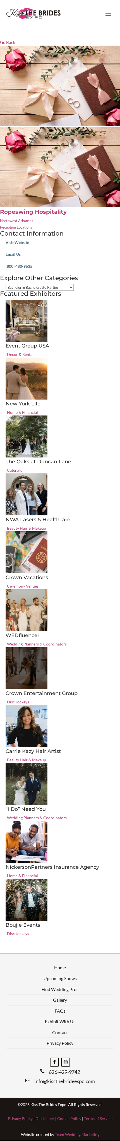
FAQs (60, 1010)
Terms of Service (98, 1118)
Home (60, 967)
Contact (60, 1032)
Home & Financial (22, 412)
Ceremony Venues (23, 586)
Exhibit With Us (60, 1021)
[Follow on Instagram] (65, 1062)
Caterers (14, 470)
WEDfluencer (22, 635)
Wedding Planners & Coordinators (37, 644)
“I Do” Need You (26, 809)
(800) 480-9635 (19, 266)
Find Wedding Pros (60, 989)
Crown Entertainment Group (42, 693)
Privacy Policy (60, 1043)
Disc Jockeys (18, 701)
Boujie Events (23, 925)
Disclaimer (44, 1118)
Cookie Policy (69, 1118)
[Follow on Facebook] (54, 1062)
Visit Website (17, 242)
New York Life (23, 404)
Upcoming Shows (60, 978)
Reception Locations (16, 227)
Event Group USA (27, 346)
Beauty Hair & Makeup (26, 528)
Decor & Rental (20, 354)
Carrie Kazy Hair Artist (33, 751)
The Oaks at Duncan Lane (38, 462)
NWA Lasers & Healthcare (38, 519)
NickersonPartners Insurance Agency (52, 867)
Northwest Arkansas (16, 221)
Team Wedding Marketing (77, 1134)
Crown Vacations (27, 577)
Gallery (60, 1000)
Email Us (13, 254)
